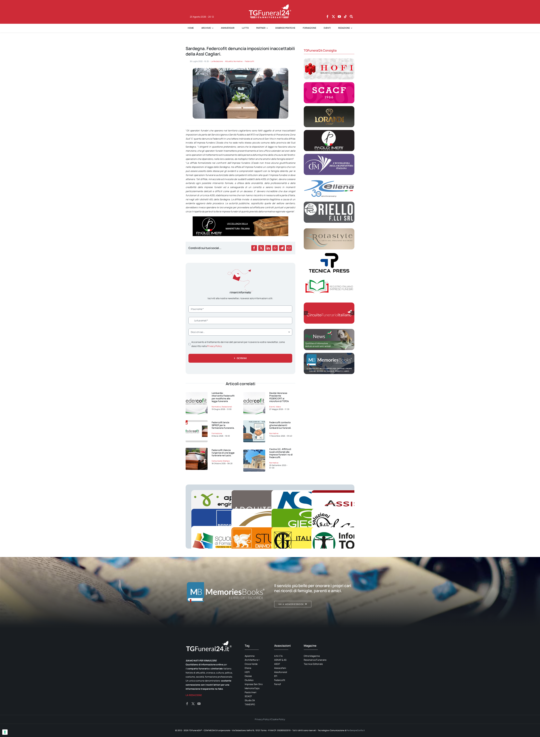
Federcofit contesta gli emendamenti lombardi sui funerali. (280, 425)
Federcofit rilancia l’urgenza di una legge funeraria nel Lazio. (223, 453)
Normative (238, 61)
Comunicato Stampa (221, 461)
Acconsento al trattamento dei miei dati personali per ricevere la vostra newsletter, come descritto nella (238, 344)
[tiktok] (345, 16)
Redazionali (227, 406)
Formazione (217, 433)
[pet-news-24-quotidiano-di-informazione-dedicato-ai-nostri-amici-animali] (329, 330)
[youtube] (339, 16)
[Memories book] (314, 592)
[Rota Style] (329, 229)
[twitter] (333, 16)
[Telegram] (281, 248)
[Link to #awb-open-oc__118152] (351, 16)
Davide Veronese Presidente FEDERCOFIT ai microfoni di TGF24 (279, 397)
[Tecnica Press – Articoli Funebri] (329, 253)
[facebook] (327, 16)
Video (278, 406)
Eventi (272, 406)
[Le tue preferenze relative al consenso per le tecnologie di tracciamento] (5, 732)
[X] (261, 248)
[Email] (288, 248)
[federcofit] (197, 448)
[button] (306, 313)
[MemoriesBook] (226, 592)
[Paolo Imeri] (329, 131)
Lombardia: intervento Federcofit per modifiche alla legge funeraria (223, 397)
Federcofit (249, 61)
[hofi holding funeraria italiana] (329, 59)
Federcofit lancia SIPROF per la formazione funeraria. (223, 425)
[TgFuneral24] (270, 5)
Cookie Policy (278, 719)
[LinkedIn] (268, 248)
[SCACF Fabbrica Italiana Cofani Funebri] (329, 83)
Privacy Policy (214, 346)
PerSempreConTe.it (356, 730)
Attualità (229, 61)
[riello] (329, 202)
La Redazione (217, 61)
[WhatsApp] (275, 248)
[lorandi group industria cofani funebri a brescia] (329, 107)
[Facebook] (254, 248)
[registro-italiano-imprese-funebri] (329, 277)
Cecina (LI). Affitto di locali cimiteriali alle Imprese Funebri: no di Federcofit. (280, 453)
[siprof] (197, 421)
